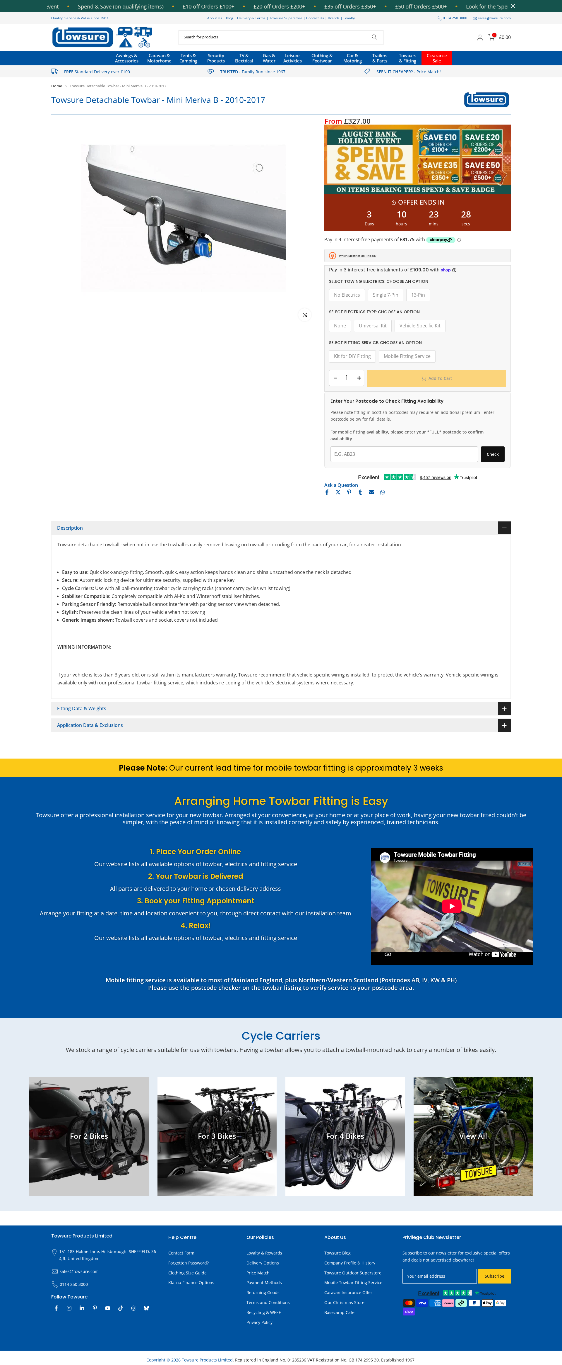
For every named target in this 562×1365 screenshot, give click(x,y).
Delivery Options (262, 1263)
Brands (334, 18)
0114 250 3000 (455, 18)
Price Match (258, 1273)
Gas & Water (269, 58)
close (511, 6)
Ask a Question (341, 485)
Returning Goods (263, 1292)
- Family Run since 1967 (252, 71)
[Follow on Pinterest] (95, 1308)
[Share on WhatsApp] (382, 492)
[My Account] (480, 37)
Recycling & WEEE (263, 1312)
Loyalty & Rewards (264, 1253)
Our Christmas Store (344, 1302)
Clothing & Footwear (321, 58)
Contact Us (315, 18)
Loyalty (349, 18)
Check (493, 454)
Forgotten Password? (188, 1263)
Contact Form (181, 1253)
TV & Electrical (244, 58)
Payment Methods (264, 1282)
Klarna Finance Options (191, 1282)
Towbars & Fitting (407, 58)
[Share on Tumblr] (360, 492)
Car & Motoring (352, 58)
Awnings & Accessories (126, 58)
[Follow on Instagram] (69, 1308)
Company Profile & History (349, 1263)
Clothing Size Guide (187, 1273)
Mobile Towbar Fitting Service (353, 1282)
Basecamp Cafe (339, 1312)
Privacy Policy (259, 1322)
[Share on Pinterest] (349, 492)
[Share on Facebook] (327, 492)
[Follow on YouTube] (108, 1308)
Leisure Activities (292, 58)
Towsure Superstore (285, 18)
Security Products (216, 58)
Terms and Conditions (268, 1302)
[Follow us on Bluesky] (146, 1308)
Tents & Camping (188, 58)
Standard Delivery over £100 (97, 71)
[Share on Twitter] (338, 492)
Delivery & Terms (251, 18)
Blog (230, 18)
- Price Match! (408, 71)
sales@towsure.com (494, 18)
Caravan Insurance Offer (348, 1292)
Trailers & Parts (379, 58)
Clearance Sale (437, 58)
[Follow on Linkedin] (82, 1308)
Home (56, 86)
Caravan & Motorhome (159, 58)
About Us (214, 18)
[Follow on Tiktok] (121, 1308)
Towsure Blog (337, 1253)
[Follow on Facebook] (56, 1308)
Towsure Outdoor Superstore (352, 1273)
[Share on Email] (371, 492)
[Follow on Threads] (133, 1308)
